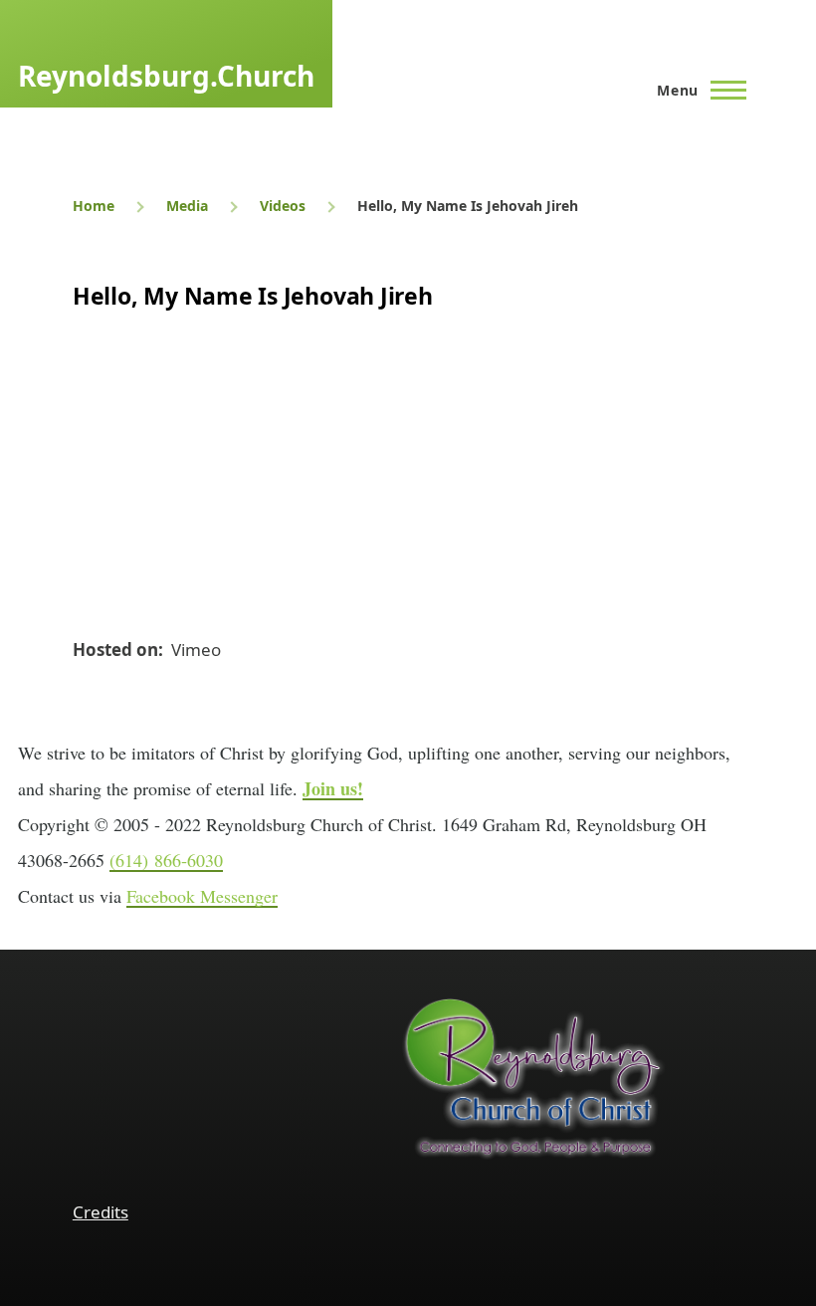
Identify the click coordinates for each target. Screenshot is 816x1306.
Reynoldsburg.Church (166, 76)
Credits (100, 1211)
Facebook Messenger (202, 896)
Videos (283, 205)
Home (93, 205)
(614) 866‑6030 (166, 860)
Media (187, 205)
